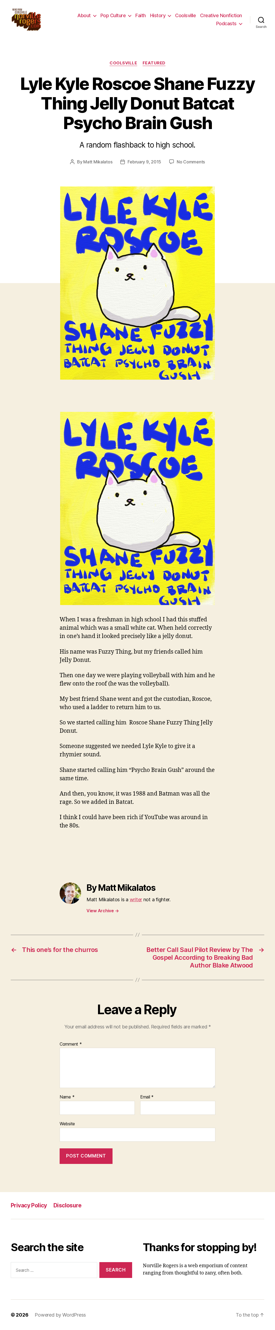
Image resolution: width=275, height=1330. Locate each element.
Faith (140, 15)
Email (147, 1097)
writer (136, 899)
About (84, 15)
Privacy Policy (29, 1205)
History (158, 15)
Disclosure (67, 1205)
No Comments (191, 161)
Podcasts (226, 23)
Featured (154, 63)
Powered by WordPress (60, 1315)
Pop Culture (113, 15)
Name (67, 1097)
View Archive (102, 910)
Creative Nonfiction (221, 15)
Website (67, 1123)
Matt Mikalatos (97, 161)
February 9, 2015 (144, 161)
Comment (71, 1044)
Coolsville (185, 15)
